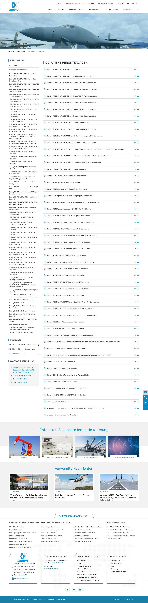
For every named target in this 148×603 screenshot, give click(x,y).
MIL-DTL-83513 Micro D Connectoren (22, 345)
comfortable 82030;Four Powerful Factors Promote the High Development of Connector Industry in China (118, 496)
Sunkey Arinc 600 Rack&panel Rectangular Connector (23, 291)
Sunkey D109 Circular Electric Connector (22, 303)
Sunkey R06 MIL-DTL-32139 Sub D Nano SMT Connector (23, 238)
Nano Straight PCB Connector (51, 527)
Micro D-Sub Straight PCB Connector (20, 541)
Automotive (82, 560)
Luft (79, 563)
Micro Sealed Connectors (17, 536)
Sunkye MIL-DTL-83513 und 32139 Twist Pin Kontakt (23, 320)
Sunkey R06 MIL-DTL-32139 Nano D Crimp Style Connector (22, 243)
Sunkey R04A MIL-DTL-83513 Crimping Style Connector (23, 198)
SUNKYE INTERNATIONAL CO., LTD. (37, 599)
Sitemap (117, 599)
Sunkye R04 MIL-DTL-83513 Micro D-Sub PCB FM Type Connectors (24, 95)
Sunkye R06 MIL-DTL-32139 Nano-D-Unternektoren (21, 218)
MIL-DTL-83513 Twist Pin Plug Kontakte (119, 527)
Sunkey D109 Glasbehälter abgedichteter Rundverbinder (22, 307)
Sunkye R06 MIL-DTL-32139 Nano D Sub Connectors (22, 248)
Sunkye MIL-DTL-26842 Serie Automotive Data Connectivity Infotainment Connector (23, 296)
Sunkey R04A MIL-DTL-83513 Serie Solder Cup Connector (22, 208)
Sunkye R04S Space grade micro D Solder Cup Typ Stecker (22, 183)
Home (50, 10)
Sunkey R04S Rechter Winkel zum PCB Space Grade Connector (23, 193)
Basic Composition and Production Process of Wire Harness (73, 496)
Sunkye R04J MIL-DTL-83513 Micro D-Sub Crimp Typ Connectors (23, 120)
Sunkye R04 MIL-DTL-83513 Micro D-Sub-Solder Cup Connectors (22, 110)
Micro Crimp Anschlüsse (16, 527)
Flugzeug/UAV (82, 569)
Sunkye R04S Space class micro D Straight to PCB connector (24, 188)
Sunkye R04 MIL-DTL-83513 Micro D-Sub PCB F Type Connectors (24, 85)
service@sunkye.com (51, 569)
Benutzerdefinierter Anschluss (124, 457)
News (59, 4)
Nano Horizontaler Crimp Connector (53, 530)
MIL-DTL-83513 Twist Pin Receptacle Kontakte (121, 530)
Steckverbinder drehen (17, 353)
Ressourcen (127, 10)
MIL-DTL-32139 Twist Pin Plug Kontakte (119, 533)
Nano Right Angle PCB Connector (52, 536)
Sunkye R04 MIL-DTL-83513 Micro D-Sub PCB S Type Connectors (24, 100)
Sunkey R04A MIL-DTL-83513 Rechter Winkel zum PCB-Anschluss (23, 203)
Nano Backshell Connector (83, 530)
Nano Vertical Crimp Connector (84, 541)
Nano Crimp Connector (49, 533)
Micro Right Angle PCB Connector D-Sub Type (23, 533)
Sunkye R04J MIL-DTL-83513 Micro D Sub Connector (22, 153)
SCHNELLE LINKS (118, 556)
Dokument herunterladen (36, 52)
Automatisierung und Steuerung (88, 580)
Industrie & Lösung (76, 10)
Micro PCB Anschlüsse (16, 530)
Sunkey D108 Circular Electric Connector (22, 311)
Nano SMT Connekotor (49, 538)
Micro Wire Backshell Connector (18, 544)
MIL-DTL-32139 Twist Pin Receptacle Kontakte (121, 536)
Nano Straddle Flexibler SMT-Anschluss (87, 538)
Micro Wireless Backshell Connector (20, 547)
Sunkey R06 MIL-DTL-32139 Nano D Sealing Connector (23, 228)
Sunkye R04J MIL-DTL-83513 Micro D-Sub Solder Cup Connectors (23, 130)
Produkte (60, 10)
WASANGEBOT (74, 516)
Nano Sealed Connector (82, 536)
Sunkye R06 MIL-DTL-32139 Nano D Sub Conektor (22, 233)
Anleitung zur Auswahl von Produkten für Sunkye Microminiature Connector (22, 328)
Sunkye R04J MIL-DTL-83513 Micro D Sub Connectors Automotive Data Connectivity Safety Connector (23, 136)
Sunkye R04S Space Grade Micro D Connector (20, 163)
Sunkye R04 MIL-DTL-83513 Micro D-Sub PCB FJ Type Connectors (24, 90)
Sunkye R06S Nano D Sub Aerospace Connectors (21, 269)
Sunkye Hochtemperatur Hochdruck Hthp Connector (22, 315)
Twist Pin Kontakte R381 (114, 538)
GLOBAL (135, 3)
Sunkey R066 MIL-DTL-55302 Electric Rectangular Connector (21, 279)
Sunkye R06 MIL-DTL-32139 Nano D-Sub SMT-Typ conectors (22, 258)
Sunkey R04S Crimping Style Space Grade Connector (22, 168)
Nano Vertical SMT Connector (51, 541)
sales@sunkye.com (107, 4)
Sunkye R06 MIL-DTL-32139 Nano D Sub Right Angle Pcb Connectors (22, 253)
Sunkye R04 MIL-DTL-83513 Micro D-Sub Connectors (22, 75)
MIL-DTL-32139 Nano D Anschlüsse (22, 349)
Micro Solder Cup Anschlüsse (18, 538)
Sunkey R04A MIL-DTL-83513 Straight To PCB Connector (22, 213)
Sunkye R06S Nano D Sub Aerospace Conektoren (21, 274)
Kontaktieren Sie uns (72, 4)
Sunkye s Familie (112, 10)
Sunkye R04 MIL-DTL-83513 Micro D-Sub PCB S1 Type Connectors (24, 105)
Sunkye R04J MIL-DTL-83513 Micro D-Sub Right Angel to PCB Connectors (23, 125)
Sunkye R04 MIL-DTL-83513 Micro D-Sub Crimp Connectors (22, 80)
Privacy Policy (129, 599)
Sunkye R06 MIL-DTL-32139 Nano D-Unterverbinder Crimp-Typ (21, 223)
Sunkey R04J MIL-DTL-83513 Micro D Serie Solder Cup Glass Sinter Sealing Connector (23, 142)
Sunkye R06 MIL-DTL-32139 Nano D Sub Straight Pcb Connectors (22, 263)
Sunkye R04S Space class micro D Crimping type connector (23, 173)
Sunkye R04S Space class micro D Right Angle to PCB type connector (22, 178)
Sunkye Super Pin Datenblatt (18, 324)
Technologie (13, 65)
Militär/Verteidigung (90, 457)
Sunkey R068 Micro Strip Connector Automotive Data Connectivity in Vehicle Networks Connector (22, 285)
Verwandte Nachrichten (74, 469)
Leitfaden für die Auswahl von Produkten (22, 332)
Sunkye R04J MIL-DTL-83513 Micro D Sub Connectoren (22, 115)
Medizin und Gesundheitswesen (57, 457)
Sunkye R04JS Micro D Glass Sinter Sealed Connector (23, 158)
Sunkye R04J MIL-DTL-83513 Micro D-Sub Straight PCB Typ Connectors (23, 147)
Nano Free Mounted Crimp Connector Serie (88, 527)
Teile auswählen (94, 10)
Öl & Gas (24, 457)
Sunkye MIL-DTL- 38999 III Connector (21, 300)
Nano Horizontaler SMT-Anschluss (85, 533)
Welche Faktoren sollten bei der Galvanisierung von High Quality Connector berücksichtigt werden (28, 496)
